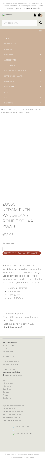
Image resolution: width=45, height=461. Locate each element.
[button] (41, 23)
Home (4, 109)
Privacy (5, 395)
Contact (5, 392)
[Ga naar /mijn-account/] (34, 15)
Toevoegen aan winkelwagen (21, 253)
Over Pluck (7, 389)
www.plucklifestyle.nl (11, 364)
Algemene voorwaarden (13, 405)
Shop (4, 380)
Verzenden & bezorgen (12, 411)
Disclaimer (7, 398)
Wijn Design (30, 457)
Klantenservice (8, 408)
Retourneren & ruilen (11, 414)
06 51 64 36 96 (8, 356)
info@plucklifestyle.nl (11, 361)
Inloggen (6, 386)
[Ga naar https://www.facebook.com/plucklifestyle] (23, 427)
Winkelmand (8, 383)
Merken (12, 109)
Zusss (20, 109)
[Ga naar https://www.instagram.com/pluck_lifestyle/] (23, 431)
